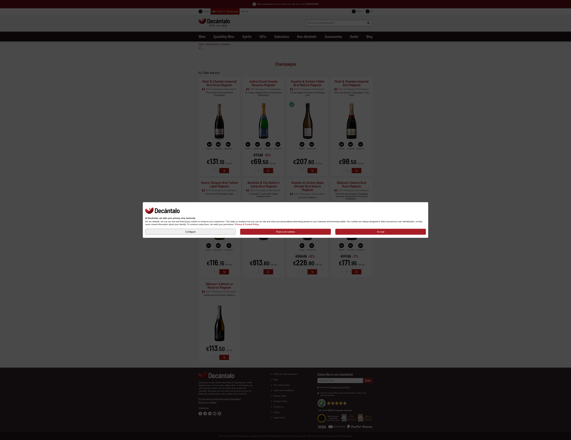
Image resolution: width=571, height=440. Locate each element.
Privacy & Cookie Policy (247, 224)
